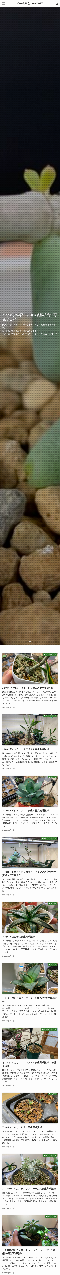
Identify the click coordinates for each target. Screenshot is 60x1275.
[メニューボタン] (3, 3)
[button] (27, 641)
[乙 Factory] (30, 3)
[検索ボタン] (56, 3)
